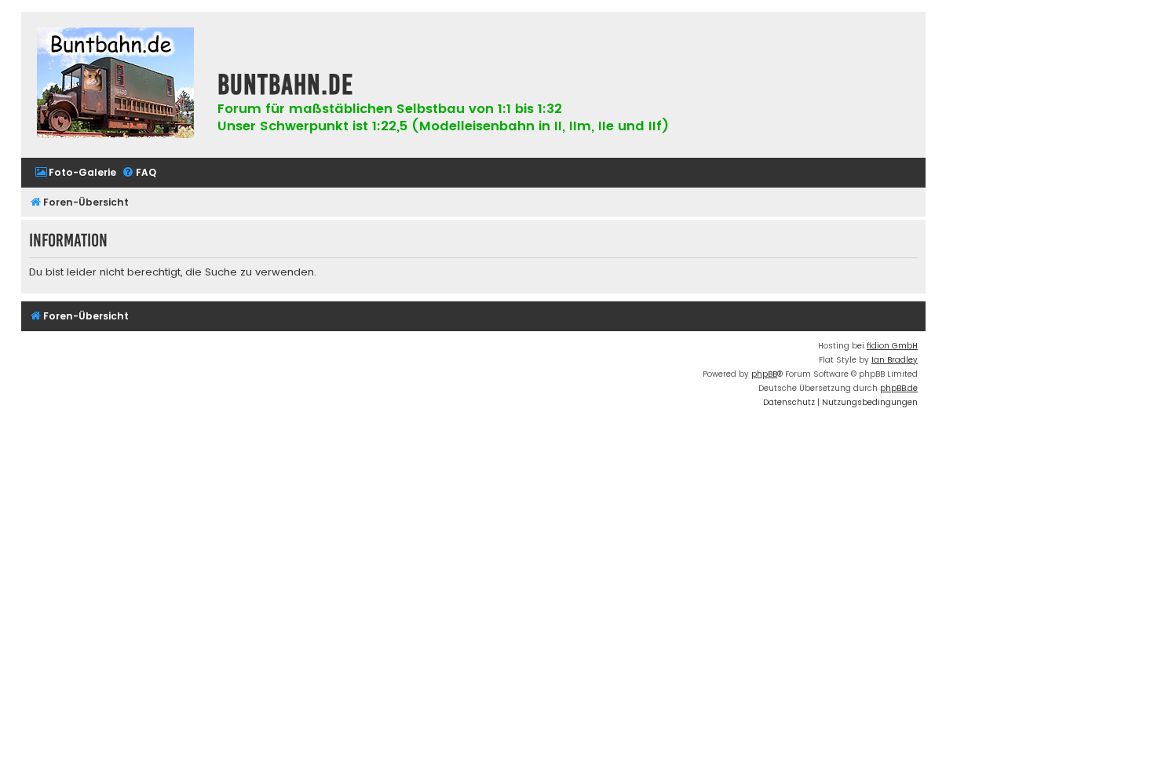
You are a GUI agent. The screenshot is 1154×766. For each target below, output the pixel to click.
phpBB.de (899, 388)
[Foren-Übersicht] (115, 85)
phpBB (764, 374)
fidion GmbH (892, 346)
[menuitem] (75, 173)
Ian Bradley (894, 360)
